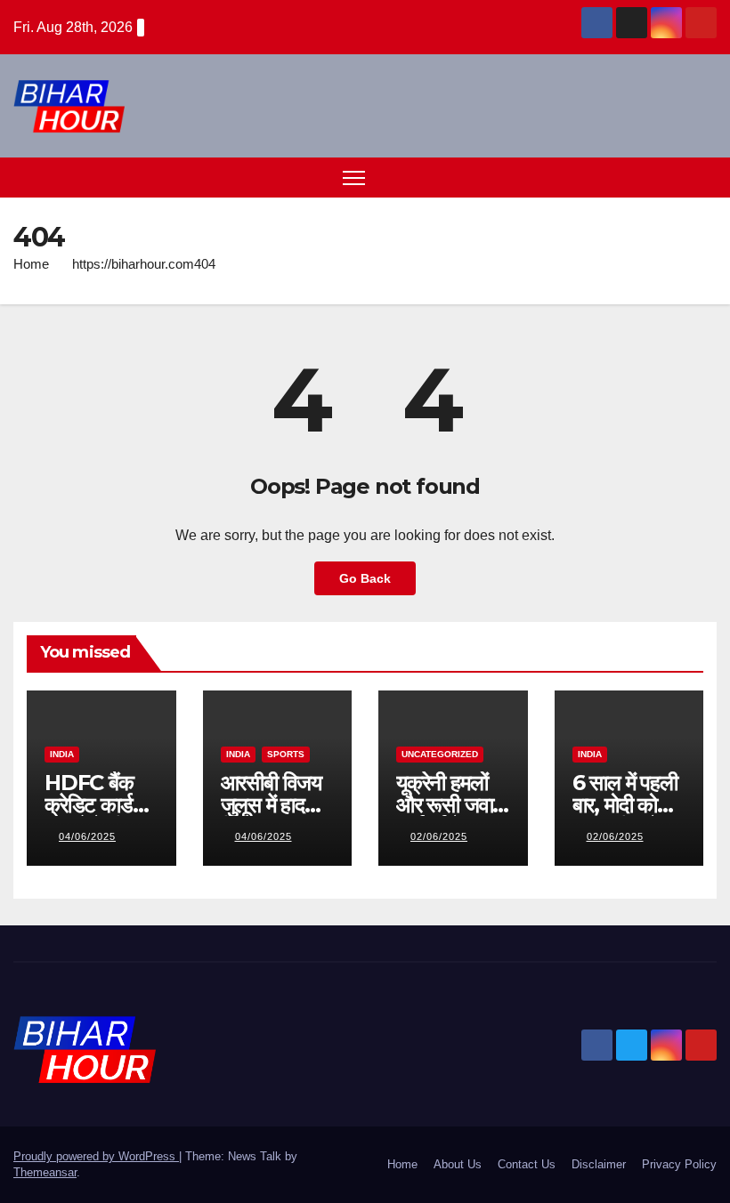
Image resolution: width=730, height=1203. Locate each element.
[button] (672, 176)
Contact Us (527, 1164)
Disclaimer (599, 1164)
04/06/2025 (87, 836)
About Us (458, 1164)
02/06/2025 (438, 836)
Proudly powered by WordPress (96, 1156)
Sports (285, 754)
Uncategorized (440, 754)
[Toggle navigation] (354, 177)
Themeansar (45, 1172)
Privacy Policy (679, 1164)
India (62, 754)
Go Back (365, 578)
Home (31, 263)
